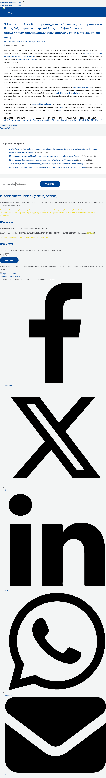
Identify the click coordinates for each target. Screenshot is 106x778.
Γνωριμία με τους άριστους (26, 59)
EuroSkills (67, 93)
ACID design (50, 279)
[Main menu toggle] (10, 13)
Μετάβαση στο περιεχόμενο (10, 2)
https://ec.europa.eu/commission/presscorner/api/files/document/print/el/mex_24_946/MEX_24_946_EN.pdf (53, 120)
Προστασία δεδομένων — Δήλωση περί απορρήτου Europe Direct (24, 237)
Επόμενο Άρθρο (7, 128)
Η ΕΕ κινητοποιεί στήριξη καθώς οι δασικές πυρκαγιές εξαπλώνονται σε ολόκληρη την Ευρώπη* (45, 156)
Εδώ (61, 107)
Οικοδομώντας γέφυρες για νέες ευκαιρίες (19, 56)
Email (2, 255)
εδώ (59, 110)
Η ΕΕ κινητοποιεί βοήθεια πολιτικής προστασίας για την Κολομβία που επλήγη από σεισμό (43, 160)
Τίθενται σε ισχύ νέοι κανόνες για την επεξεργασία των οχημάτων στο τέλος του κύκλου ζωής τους (46, 164)
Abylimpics (77, 93)
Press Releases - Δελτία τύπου (15, 42)
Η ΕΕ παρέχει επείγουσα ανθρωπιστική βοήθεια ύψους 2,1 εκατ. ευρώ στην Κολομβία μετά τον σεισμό (47, 167)
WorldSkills (59, 93)
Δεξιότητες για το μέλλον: (93, 53)
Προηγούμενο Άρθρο (8, 125)
